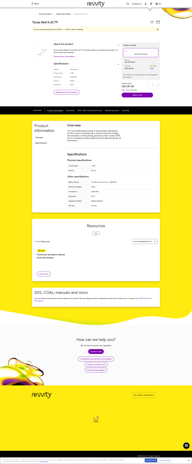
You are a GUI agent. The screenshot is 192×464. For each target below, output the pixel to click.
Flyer (96, 233)
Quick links (38, 110)
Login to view (126, 90)
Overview (39, 137)
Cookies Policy (44, 461)
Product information (55, 110)
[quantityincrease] (158, 85)
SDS (147, 298)
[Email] (158, 23)
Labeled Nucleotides (63, 14)
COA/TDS (142, 298)
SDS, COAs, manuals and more (90, 110)
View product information (64, 56)
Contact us (136, 4)
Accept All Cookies (151, 460)
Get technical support (96, 370)
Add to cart (137, 95)
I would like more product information (96, 359)
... (33, 14)
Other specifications (78, 176)
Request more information (66, 92)
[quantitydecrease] (147, 85)
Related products (112, 110)
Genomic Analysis (45, 14)
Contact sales (96, 351)
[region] (96, 460)
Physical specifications (79, 160)
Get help (125, 110)
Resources (70, 110)
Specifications (41, 143)
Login (152, 68)
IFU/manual (38, 301)
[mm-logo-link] (96, 4)
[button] (145, 4)
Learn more (43, 274)
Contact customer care (96, 364)
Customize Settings (164, 460)
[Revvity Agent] (186, 445)
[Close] (189, 460)
